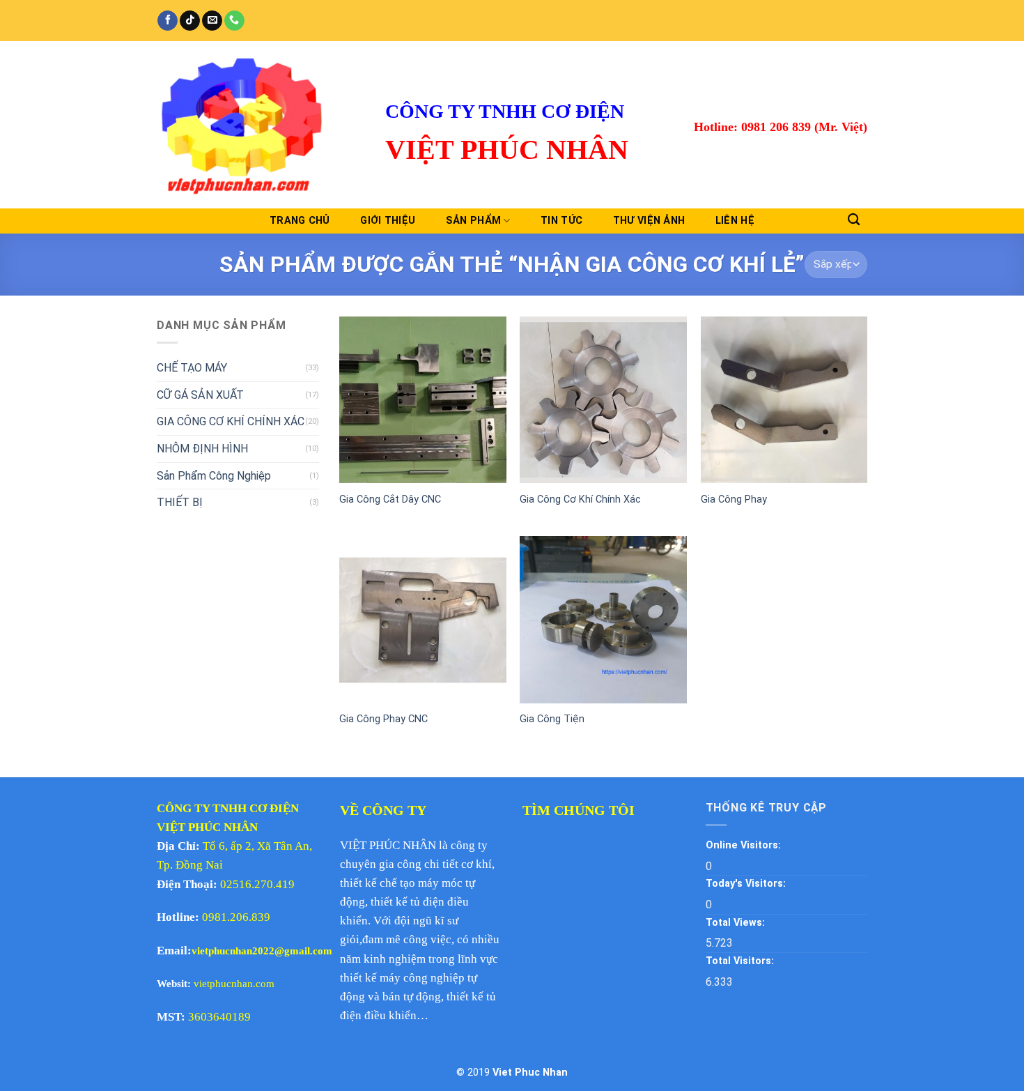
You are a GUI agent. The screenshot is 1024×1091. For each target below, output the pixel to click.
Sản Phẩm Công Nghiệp (214, 475)
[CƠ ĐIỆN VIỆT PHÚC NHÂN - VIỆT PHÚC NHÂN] (260, 124)
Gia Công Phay (734, 499)
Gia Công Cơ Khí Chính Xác (580, 499)
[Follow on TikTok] (190, 20)
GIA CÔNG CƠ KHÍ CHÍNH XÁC (230, 421)
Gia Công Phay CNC (383, 719)
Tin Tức (561, 221)
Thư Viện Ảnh (649, 221)
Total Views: (737, 923)
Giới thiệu (387, 221)
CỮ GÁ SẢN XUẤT (200, 395)
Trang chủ (300, 221)
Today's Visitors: (747, 884)
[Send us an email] (212, 20)
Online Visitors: (745, 845)
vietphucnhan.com (234, 983)
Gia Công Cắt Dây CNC (390, 499)
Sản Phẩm (473, 221)
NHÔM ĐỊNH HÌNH (202, 448)
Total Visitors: (741, 961)
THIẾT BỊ (180, 502)
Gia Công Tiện (552, 719)
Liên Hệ (734, 221)
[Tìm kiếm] (853, 220)
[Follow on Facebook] (167, 20)
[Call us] (234, 20)
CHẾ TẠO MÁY (192, 367)
